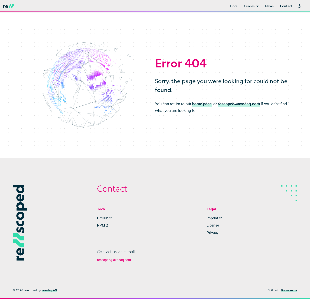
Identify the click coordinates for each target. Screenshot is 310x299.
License (213, 225)
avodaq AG (49, 290)
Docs (233, 6)
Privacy (212, 232)
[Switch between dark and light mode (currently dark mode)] (299, 6)
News (269, 6)
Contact (286, 6)
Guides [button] (249, 6)
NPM (101, 225)
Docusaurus (289, 290)
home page (202, 104)
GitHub (102, 218)
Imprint (212, 218)
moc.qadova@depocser (239, 104)
